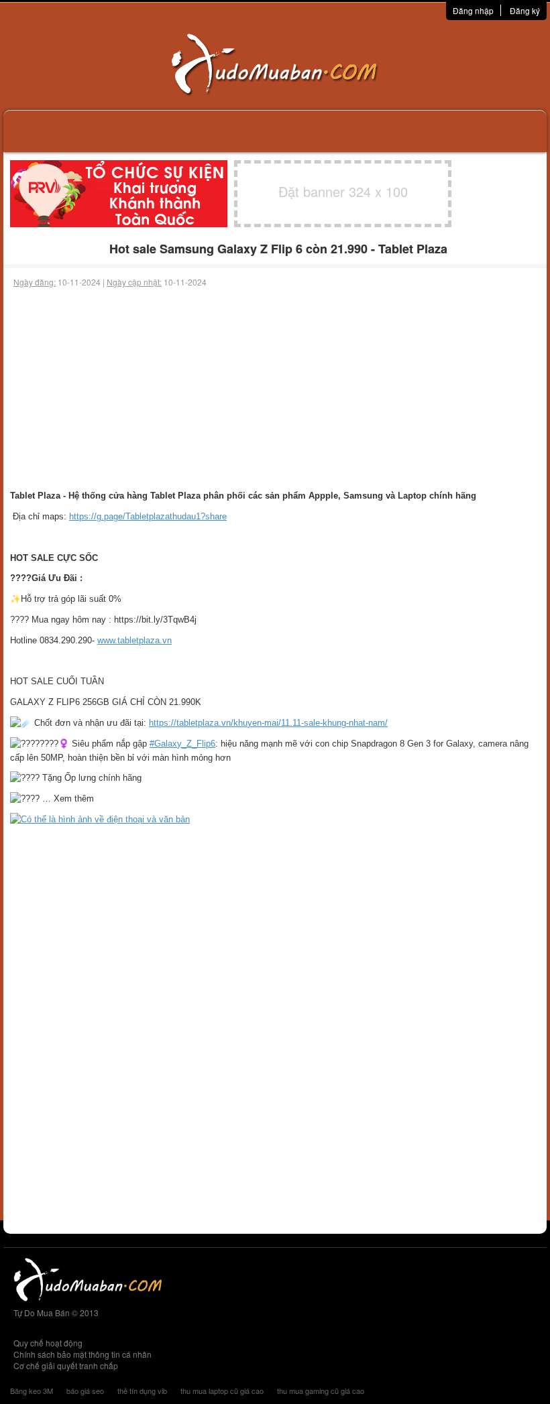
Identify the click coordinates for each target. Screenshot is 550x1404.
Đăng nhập (473, 10)
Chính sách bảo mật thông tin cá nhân (82, 1354)
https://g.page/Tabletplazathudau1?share (148, 516)
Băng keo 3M (31, 1390)
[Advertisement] (275, 389)
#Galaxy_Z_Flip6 (182, 744)
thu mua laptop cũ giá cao (222, 1390)
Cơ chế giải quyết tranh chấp (65, 1365)
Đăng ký (525, 10)
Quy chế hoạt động (47, 1342)
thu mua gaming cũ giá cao (320, 1390)
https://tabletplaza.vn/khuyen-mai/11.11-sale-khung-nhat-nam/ (268, 723)
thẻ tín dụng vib (142, 1390)
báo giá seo (85, 1390)
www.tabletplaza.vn (134, 640)
